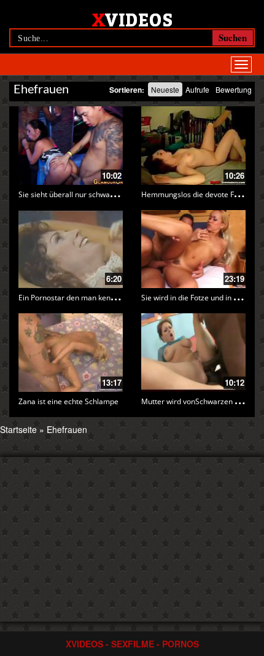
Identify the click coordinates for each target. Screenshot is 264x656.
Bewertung (233, 89)
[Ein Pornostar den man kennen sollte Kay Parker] (70, 249)
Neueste (165, 89)
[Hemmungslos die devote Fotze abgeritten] (193, 145)
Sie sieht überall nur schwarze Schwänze (87, 194)
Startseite (18, 429)
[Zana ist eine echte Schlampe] (70, 352)
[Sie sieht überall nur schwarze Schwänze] (70, 145)
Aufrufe (197, 89)
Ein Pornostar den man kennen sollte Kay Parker (100, 297)
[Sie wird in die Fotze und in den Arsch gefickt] (193, 249)
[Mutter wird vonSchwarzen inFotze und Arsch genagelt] (193, 352)
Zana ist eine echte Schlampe (68, 401)
